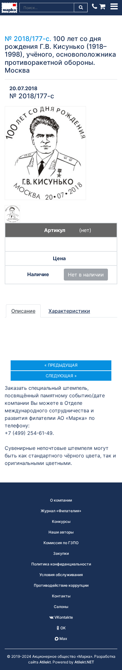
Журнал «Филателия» (61, 510)
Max (62, 638)
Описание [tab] (23, 311)
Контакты (61, 596)
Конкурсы (61, 521)
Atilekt (45, 662)
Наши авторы (61, 532)
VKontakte (63, 617)
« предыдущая (61, 365)
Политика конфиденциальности (61, 564)
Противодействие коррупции (61, 585)
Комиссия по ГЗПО (61, 542)
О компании (61, 500)
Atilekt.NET (84, 662)
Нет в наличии (86, 274)
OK (62, 628)
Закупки (61, 553)
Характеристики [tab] (69, 311)
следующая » (61, 375)
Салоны (61, 606)
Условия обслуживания (61, 574)
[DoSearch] (81, 7)
